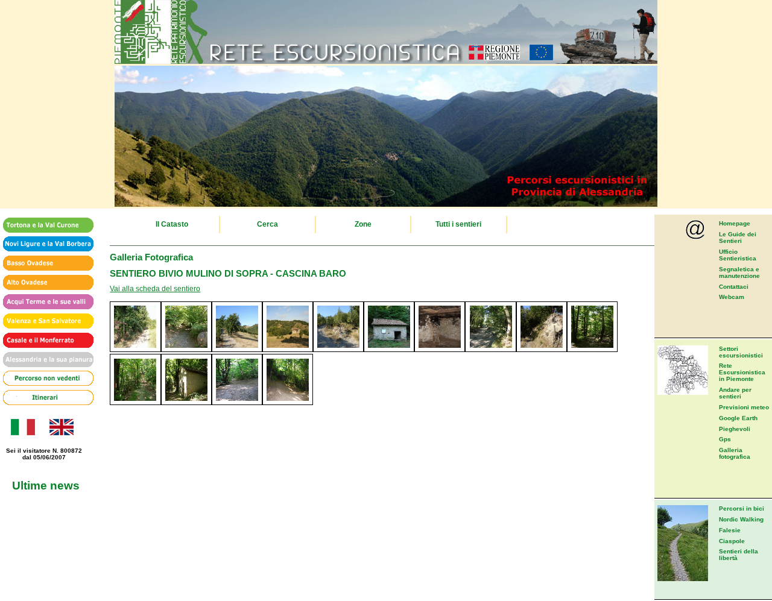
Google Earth (738, 418)
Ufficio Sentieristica (737, 255)
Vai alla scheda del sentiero (155, 289)
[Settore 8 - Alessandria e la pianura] (44, 360)
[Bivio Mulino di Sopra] (135, 349)
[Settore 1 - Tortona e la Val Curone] (44, 226)
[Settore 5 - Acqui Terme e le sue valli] (44, 302)
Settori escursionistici (741, 352)
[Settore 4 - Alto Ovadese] (44, 283)
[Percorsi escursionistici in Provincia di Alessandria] (386, 204)
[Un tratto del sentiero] (490, 349)
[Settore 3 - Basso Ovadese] (44, 264)
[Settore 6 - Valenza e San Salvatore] (44, 321)
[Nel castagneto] (592, 349)
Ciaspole (732, 541)
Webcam (731, 297)
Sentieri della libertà (738, 554)
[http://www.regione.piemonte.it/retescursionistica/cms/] (386, 61)
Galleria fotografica (734, 453)
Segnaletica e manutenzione (739, 272)
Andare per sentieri (735, 393)
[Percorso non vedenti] (44, 379)
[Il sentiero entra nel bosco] (186, 349)
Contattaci (733, 286)
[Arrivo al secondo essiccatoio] (135, 402)
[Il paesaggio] (237, 349)
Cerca (267, 224)
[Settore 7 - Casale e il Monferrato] (44, 341)
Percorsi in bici (741, 508)
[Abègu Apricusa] (186, 402)
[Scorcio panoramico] (287, 349)
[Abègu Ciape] (389, 349)
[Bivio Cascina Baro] (287, 402)
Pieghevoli (734, 429)
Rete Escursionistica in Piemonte (742, 372)
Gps (725, 439)
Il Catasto (172, 224)
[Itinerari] (44, 398)
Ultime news (46, 485)
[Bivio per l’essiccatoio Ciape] (338, 349)
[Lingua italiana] (22, 433)
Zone (363, 224)
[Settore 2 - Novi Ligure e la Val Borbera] (44, 244)
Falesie (730, 530)
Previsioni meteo (744, 407)
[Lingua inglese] (61, 433)
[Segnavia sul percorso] (541, 349)
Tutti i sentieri (458, 224)
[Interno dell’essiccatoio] (439, 349)
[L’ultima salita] (237, 402)
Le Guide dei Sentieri (737, 237)
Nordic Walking (741, 519)
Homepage (734, 223)
